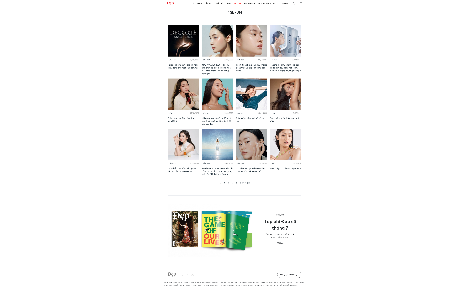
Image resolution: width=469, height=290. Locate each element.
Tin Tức (274, 60)
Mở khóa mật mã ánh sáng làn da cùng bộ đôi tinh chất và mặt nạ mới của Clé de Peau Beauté (217, 171)
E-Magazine (250, 3)
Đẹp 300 (237, 3)
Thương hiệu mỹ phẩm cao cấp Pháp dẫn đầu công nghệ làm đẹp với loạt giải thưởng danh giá (285, 68)
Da (273, 163)
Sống (228, 3)
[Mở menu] (300, 3)
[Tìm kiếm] (293, 3)
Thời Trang (196, 3)
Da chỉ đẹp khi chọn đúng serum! (285, 168)
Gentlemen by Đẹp (267, 3)
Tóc (273, 113)
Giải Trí (219, 3)
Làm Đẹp (209, 3)
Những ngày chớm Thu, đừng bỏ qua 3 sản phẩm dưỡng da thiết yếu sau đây (216, 121)
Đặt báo (285, 3)
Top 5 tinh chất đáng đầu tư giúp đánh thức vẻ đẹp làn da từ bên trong (251, 68)
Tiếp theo (245, 183)
